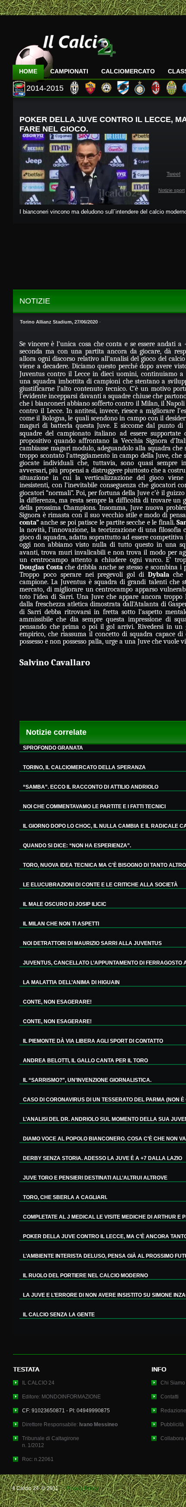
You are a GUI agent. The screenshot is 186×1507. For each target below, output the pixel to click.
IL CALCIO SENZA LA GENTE (59, 1315)
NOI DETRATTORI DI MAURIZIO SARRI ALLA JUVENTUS (92, 943)
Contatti (169, 1397)
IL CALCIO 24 (38, 1383)
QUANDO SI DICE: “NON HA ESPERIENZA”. (77, 846)
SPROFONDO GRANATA (53, 748)
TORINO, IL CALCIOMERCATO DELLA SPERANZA (84, 767)
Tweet (173, 174)
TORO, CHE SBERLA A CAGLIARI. (65, 1197)
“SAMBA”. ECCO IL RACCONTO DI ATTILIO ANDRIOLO (90, 787)
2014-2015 (45, 88)
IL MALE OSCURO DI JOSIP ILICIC (64, 904)
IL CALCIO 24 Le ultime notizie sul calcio (64, 55)
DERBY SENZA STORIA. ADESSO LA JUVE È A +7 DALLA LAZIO (102, 1158)
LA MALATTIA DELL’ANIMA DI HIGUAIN (71, 982)
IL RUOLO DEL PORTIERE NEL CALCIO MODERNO (85, 1275)
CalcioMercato (128, 71)
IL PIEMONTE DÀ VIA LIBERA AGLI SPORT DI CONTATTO (93, 1041)
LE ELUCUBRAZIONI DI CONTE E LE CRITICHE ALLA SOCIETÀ (100, 885)
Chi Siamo (172, 1383)
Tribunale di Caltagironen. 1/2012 (50, 1441)
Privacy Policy (82, 1488)
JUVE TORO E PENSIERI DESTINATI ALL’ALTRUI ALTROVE (95, 1178)
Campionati (69, 71)
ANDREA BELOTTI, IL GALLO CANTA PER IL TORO (85, 1061)
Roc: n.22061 (38, 1459)
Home (28, 71)
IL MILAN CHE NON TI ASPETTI (61, 924)
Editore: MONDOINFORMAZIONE (61, 1397)
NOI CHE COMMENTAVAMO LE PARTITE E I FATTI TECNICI (94, 806)
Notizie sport (171, 190)
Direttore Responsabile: (70, 1424)
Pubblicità (172, 1424)
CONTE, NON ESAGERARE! (57, 1002)
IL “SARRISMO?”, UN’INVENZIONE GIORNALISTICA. (87, 1080)
